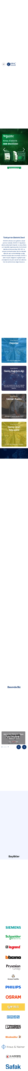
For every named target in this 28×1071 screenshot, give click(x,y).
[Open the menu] (4, 64)
